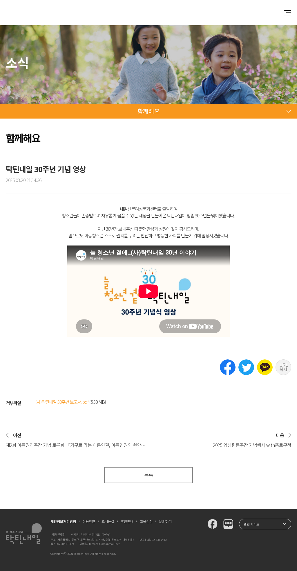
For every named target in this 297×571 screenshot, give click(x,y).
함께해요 (148, 111)
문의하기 (165, 521)
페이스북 (228, 367)
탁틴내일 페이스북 (213, 524)
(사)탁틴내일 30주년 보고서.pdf (61, 402)
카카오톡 (265, 367)
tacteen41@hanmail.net (104, 544)
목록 (148, 475)
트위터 (246, 367)
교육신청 (146, 521)
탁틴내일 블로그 (228, 524)
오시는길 (108, 521)
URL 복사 (283, 367)
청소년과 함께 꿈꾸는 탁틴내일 (148, 12)
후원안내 (127, 521)
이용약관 (88, 521)
